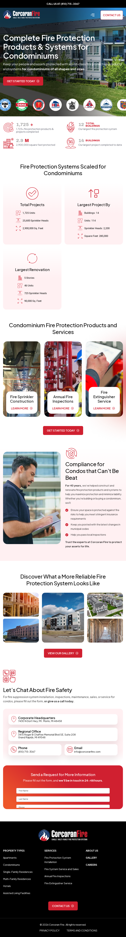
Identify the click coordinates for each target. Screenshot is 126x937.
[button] (92, 15)
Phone (22, 748)
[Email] (70, 749)
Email (78, 748)
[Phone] (14, 749)
